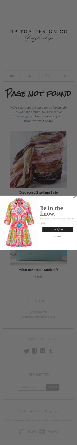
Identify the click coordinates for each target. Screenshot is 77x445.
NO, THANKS (57, 237)
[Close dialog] (74, 197)
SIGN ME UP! (58, 229)
